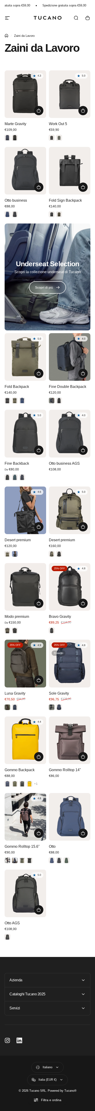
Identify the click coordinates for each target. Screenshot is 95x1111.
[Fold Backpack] (25, 357)
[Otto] (69, 817)
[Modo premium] (25, 587)
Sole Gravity (59, 693)
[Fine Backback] (25, 433)
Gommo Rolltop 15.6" (22, 846)
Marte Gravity (15, 124)
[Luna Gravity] (25, 663)
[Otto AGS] (25, 893)
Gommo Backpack (20, 770)
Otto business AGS (64, 463)
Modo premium (17, 616)
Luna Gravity (15, 693)
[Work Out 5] (69, 94)
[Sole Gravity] (69, 663)
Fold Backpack (17, 387)
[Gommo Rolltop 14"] (69, 740)
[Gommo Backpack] (25, 740)
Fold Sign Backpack (65, 200)
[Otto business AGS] (69, 433)
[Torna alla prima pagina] (6, 35)
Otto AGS (12, 923)
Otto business (16, 200)
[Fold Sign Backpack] (69, 171)
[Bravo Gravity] (69, 587)
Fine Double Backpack (67, 387)
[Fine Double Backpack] (69, 357)
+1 (36, 783)
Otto (52, 846)
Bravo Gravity (60, 616)
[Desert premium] (25, 510)
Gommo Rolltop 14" (65, 770)
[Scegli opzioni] (38, 110)
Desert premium (18, 540)
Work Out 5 (58, 124)
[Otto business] (25, 171)
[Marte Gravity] (25, 94)
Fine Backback (17, 463)
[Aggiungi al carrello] (83, 450)
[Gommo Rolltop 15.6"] (25, 817)
